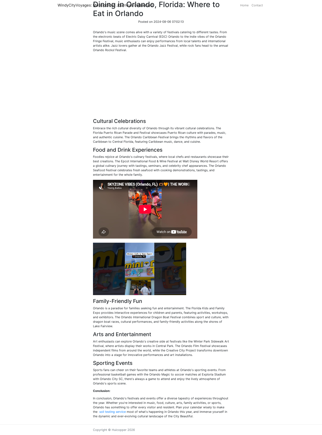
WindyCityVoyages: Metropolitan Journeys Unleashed (105, 5)
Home (244, 5)
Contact (257, 5)
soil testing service (112, 412)
